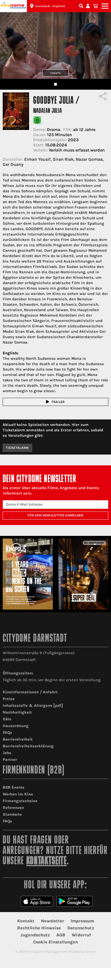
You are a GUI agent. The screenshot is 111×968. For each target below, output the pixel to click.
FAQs (7, 732)
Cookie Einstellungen (55, 942)
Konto (88, 6)
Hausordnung (16, 726)
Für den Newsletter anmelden (55, 515)
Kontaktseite (46, 861)
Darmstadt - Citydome (50, 6)
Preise (9, 699)
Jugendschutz (35, 934)
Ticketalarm (17, 448)
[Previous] (6, 573)
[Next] (105, 573)
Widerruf (81, 934)
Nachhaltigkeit (17, 712)
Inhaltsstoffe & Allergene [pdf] (33, 705)
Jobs (7, 753)
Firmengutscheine (20, 801)
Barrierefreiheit (18, 739)
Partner (10, 759)
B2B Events (14, 787)
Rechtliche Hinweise (39, 927)
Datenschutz (80, 927)
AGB (60, 934)
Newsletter (52, 920)
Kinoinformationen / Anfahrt (30, 692)
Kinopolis (13, 6)
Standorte (12, 814)
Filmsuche (81, 6)
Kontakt (25, 920)
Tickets (55, 73)
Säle (7, 719)
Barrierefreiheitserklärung (28, 746)
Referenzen (13, 807)
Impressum (82, 920)
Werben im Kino (18, 794)
